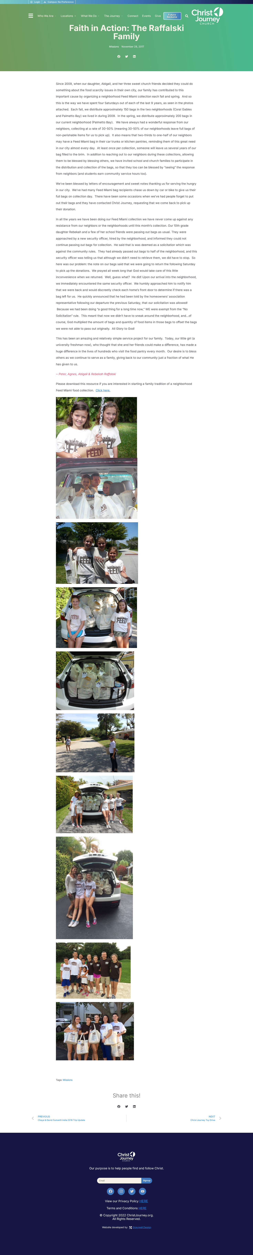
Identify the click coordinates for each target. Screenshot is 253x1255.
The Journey (112, 16)
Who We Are (45, 16)
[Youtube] (142, 1191)
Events (146, 16)
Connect (133, 16)
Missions (67, 1079)
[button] (186, 16)
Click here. (103, 390)
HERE (143, 1201)
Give (158, 16)
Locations (67, 16)
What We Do (89, 16)
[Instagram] (121, 1191)
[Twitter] (131, 1191)
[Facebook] (110, 1191)
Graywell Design (142, 1227)
